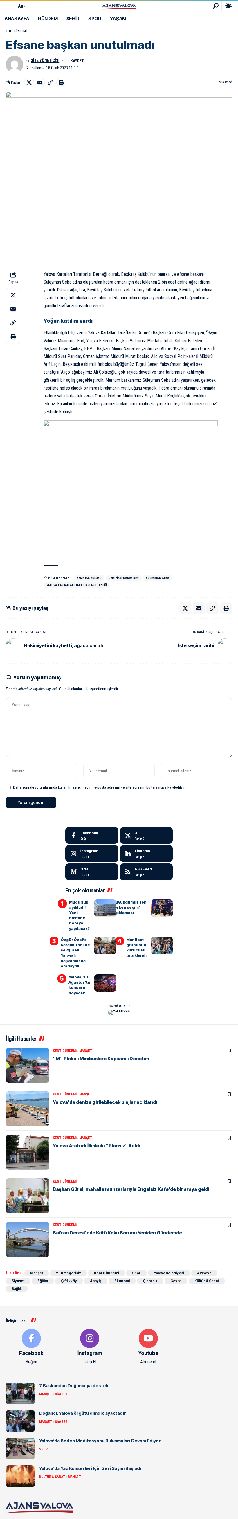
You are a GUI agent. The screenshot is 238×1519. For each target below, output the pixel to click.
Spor (136, 1273)
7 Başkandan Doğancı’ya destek (74, 1385)
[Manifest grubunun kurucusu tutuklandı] (162, 945)
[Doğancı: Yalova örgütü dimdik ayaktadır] (20, 1421)
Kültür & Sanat (206, 1281)
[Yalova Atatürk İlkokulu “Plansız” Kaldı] (27, 1152)
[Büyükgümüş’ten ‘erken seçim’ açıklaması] (162, 908)
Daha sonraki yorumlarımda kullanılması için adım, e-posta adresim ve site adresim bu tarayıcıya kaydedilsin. (99, 787)
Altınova (204, 1273)
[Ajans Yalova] (119, 6)
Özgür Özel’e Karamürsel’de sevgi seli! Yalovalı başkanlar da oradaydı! (75, 952)
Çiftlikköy (69, 1281)
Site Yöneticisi (45, 60)
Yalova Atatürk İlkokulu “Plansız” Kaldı (96, 1146)
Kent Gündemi (16, 31)
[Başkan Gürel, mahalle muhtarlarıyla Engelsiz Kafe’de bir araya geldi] (27, 1195)
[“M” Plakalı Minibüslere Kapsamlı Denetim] (27, 1065)
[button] (11, 6)
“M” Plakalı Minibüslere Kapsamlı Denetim (101, 1058)
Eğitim (42, 1281)
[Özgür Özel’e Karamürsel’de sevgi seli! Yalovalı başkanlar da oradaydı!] (105, 945)
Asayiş (95, 1281)
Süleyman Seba (157, 578)
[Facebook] (91, 835)
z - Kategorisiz (68, 1273)
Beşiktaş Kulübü (89, 578)
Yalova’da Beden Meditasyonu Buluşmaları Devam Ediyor (100, 1441)
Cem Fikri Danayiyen (124, 578)
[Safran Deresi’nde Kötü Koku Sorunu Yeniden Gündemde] (27, 1239)
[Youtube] (148, 1347)
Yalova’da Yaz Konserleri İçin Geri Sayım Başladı (90, 1468)
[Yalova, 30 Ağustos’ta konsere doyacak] (105, 983)
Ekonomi (122, 1281)
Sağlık (17, 1288)
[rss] (146, 871)
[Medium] (91, 871)
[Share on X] (29, 82)
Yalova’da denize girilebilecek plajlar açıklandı (105, 1102)
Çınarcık (150, 1281)
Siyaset (18, 1281)
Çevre (175, 1281)
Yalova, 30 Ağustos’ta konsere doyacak (79, 985)
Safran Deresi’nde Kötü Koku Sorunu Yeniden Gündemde (117, 1233)
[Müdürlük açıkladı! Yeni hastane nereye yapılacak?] (105, 908)
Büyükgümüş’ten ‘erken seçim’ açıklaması (130, 907)
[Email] (40, 82)
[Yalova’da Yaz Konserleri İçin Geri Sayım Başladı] (20, 1476)
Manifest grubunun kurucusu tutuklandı (136, 947)
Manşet (85, 1051)
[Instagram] (91, 853)
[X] (146, 835)
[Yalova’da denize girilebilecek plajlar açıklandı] (27, 1108)
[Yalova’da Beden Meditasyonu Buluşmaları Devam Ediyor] (20, 1448)
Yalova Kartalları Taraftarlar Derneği (76, 585)
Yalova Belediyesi (169, 1273)
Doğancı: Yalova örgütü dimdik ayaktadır (82, 1413)
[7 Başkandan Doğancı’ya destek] (20, 1393)
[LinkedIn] (146, 853)
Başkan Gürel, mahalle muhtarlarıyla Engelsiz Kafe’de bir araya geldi (131, 1189)
